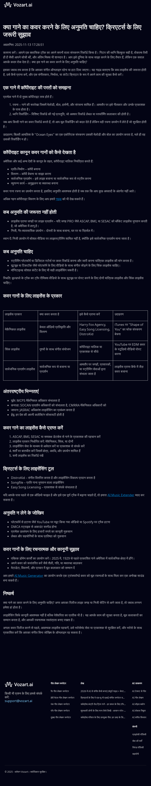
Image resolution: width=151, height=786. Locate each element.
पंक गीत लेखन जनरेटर (60, 704)
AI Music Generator (28, 575)
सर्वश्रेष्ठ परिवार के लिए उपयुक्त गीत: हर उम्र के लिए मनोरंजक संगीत (103, 717)
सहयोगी (135, 754)
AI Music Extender (121, 495)
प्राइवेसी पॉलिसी (139, 734)
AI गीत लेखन (138, 697)
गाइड (59, 199)
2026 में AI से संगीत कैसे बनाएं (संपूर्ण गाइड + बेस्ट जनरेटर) (103, 691)
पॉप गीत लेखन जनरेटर (60, 710)
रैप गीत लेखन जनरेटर (60, 691)
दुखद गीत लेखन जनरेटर (61, 717)
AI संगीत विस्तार (139, 717)
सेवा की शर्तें (137, 741)
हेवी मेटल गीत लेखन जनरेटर (62, 697)
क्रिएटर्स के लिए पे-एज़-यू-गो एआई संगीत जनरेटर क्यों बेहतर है (103, 697)
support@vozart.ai (18, 701)
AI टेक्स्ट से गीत (139, 691)
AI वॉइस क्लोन (138, 704)
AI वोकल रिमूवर (139, 710)
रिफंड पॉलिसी (138, 747)
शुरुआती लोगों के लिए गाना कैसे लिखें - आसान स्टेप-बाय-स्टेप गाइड (103, 710)
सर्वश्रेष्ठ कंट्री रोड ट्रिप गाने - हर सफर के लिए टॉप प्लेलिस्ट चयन (103, 704)
